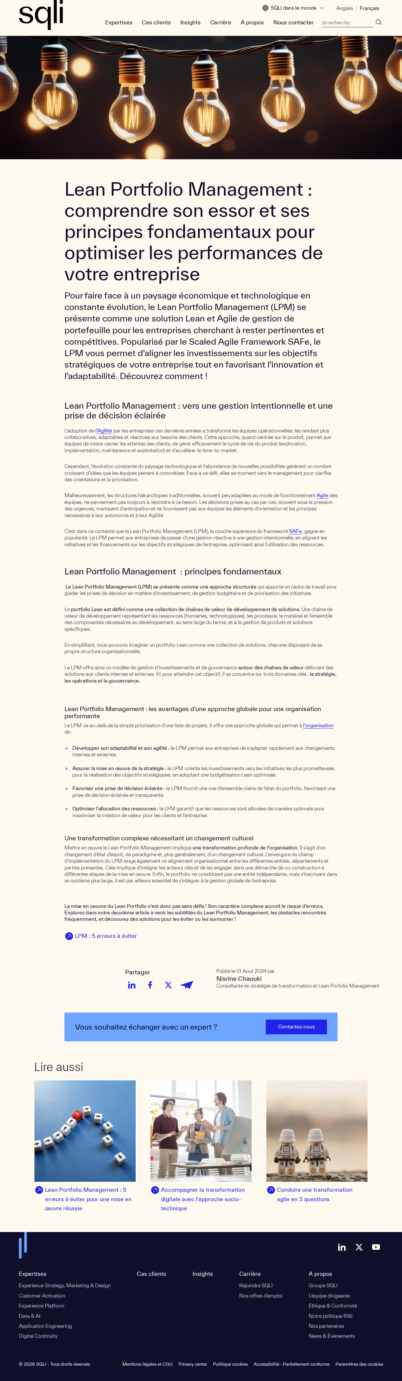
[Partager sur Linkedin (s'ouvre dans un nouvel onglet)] (132, 985)
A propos (252, 22)
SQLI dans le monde (294, 8)
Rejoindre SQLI (256, 1285)
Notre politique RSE (331, 1316)
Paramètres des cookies (359, 1364)
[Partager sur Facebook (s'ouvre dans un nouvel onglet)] (150, 985)
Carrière (220, 22)
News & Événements (332, 1336)
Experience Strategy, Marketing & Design (65, 1285)
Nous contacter (293, 22)
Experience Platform (41, 1305)
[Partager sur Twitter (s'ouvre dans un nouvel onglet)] (168, 985)
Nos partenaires (326, 1326)
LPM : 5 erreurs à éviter (106, 936)
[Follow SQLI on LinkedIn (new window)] (342, 1247)
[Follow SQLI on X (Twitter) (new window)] (359, 1247)
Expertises (118, 22)
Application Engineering (45, 1326)
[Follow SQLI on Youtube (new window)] (376, 1247)
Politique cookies (230, 1364)
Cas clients (156, 22)
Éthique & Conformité (333, 1305)
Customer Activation (42, 1295)
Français (369, 8)
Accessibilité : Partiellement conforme (292, 1364)
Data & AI (29, 1316)
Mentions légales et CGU (147, 1364)
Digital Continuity (38, 1336)
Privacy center (193, 1364)
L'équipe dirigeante (329, 1295)
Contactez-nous (296, 1026)
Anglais (344, 8)
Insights (190, 22)
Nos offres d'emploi (261, 1295)
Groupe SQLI (323, 1285)
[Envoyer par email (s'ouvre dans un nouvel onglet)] (186, 985)
